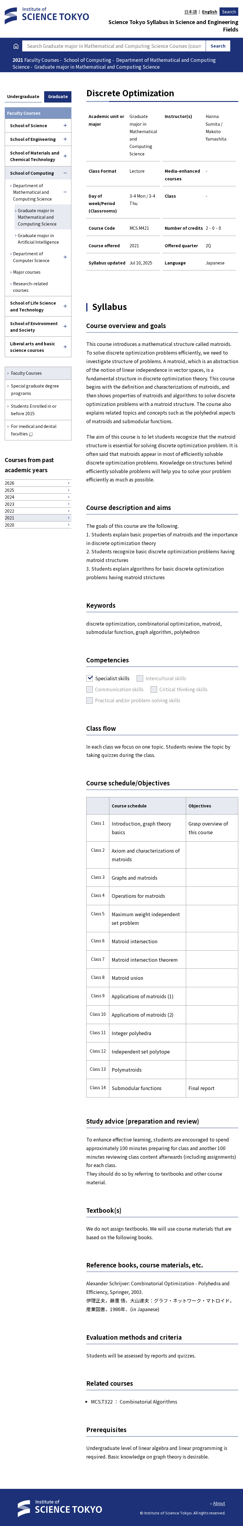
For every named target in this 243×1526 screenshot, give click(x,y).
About (219, 1503)
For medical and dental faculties (33, 430)
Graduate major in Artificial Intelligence (38, 238)
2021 (18, 59)
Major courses (27, 272)
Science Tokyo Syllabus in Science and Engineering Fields (173, 25)
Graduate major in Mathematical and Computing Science (37, 217)
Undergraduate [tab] (23, 96)
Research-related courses (30, 287)
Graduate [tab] (58, 96)
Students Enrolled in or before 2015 (34, 409)
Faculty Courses (26, 373)
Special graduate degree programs (35, 389)
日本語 (190, 12)
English (209, 12)
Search (229, 12)
